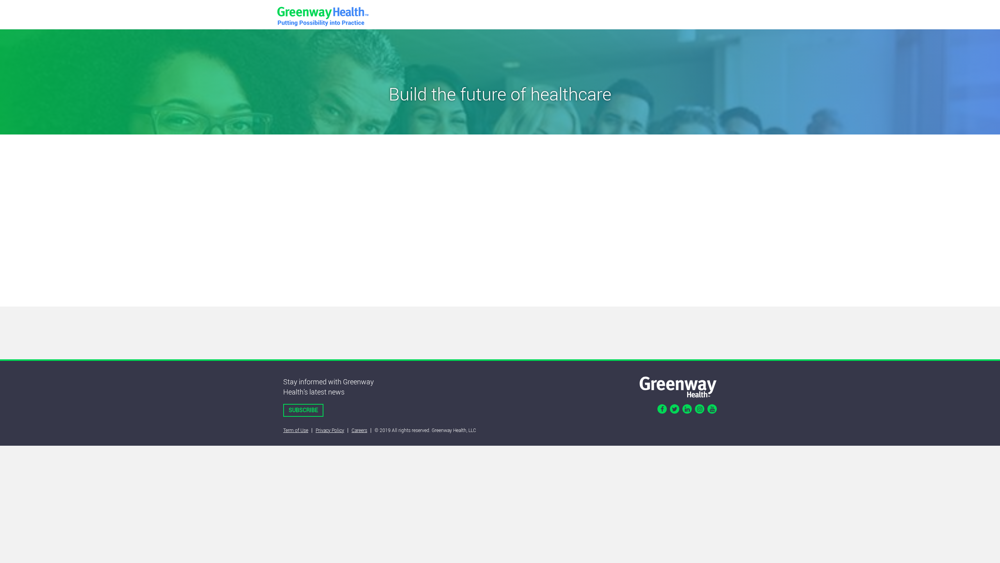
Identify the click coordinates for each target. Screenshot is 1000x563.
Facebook (662, 409)
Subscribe (303, 410)
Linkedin (687, 409)
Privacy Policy (330, 430)
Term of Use (295, 430)
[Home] (678, 386)
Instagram (699, 409)
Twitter (674, 409)
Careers (359, 430)
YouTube (712, 409)
